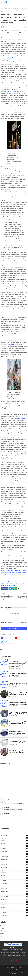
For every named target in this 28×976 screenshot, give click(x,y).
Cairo (12, 344)
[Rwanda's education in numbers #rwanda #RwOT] (4, 675)
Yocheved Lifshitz (11, 91)
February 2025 (14, 883)
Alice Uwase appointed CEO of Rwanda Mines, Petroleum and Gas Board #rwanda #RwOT (17, 703)
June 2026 (14, 840)
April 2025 (14, 878)
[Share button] (19, 588)
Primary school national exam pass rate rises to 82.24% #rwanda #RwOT (17, 742)
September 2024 (14, 896)
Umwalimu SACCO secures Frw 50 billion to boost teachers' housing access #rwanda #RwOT (18, 684)
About (12, 967)
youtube (22, 638)
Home (2, 8)
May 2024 (14, 907)
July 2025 (14, 870)
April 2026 (14, 846)
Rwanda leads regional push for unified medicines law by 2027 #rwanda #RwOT (18, 722)
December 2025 (14, 856)
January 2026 (14, 854)
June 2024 (14, 904)
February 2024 (14, 915)
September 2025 (14, 864)
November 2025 (14, 859)
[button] (26, 2)
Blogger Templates (11, 972)
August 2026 (14, 835)
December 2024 (14, 888)
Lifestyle (2, 931)
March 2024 (14, 912)
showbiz (2, 933)
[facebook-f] (12, 960)
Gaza (11, 62)
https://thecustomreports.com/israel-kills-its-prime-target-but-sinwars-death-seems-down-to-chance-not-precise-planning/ (14, 583)
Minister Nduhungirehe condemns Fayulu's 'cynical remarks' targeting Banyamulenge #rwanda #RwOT (18, 732)
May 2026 (14, 843)
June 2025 (14, 872)
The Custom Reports (15, 574)
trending (2, 936)
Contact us (18, 967)
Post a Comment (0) (14, 628)
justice (2, 928)
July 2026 (14, 838)
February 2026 (14, 851)
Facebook (5, 588)
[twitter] (14, 960)
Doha (18, 344)
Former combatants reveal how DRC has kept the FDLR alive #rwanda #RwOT (18, 713)
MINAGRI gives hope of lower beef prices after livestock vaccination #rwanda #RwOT (17, 751)
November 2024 (14, 891)
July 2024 (14, 902)
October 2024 (14, 894)
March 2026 (14, 848)
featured (2, 925)
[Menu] (2, 2)
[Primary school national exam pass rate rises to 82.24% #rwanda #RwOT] (4, 742)
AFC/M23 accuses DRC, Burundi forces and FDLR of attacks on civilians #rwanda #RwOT (18, 693)
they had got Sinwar (11, 58)
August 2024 (14, 899)
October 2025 (14, 862)
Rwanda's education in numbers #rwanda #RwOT (18, 674)
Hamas (13, 110)
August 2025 (14, 867)
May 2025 (14, 875)
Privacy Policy (14, 969)
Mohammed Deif (21, 418)
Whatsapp (15, 588)
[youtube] (17, 960)
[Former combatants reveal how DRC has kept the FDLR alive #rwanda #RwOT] (4, 713)
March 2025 (14, 880)
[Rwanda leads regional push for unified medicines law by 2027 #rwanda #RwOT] (4, 723)
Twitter (11, 588)
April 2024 (14, 910)
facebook (8, 638)
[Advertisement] (14, 779)
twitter (8, 642)
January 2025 (14, 886)
